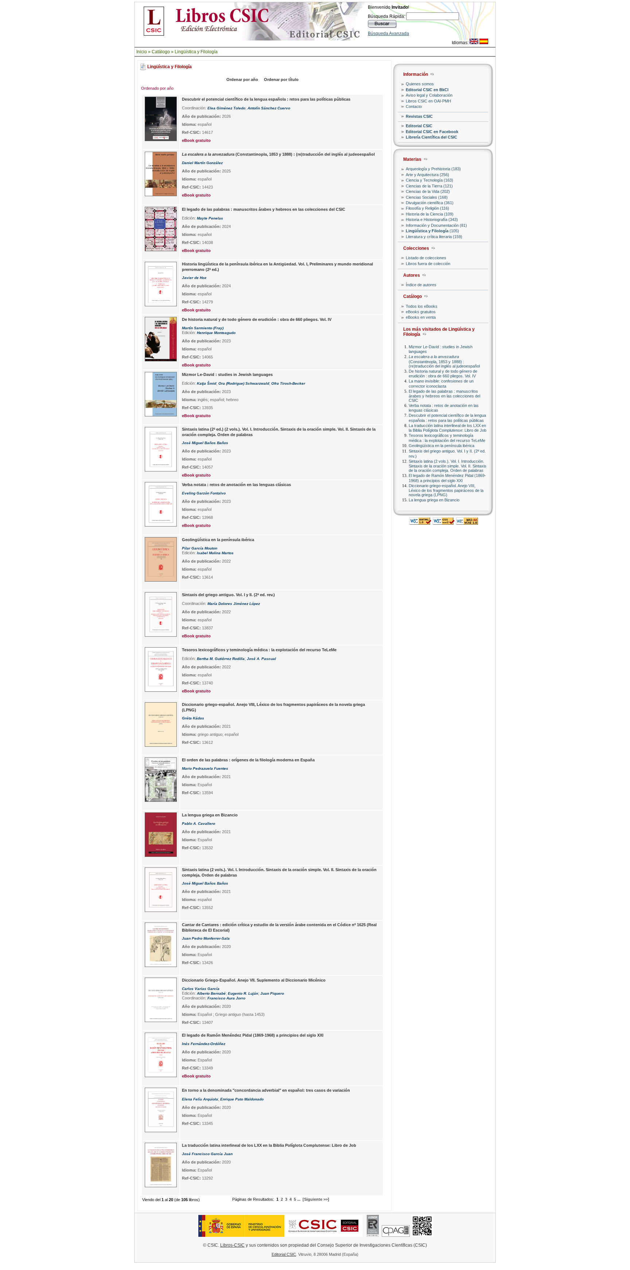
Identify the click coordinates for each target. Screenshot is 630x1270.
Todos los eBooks (422, 306)
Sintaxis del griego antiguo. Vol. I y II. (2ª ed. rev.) (228, 595)
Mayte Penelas (210, 218)
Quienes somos (420, 84)
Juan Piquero (272, 993)
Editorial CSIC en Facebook (432, 131)
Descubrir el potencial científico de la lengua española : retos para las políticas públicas (447, 417)
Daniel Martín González (202, 163)
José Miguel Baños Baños (205, 443)
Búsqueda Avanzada (388, 33)
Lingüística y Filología (196, 51)
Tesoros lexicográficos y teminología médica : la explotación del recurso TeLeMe (447, 437)
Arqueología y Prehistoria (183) (433, 169)
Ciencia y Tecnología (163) (429, 180)
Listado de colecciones (426, 258)
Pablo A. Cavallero (198, 824)
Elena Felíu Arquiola (200, 1099)
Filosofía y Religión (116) (427, 208)
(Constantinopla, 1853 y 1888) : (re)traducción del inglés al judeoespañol (444, 361)
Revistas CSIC (419, 116)
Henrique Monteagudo (216, 333)
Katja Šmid (206, 383)
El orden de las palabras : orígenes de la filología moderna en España (248, 760)
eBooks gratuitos (421, 312)
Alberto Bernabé (211, 993)
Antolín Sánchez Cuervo (269, 108)
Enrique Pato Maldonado (242, 1099)
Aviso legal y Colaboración (429, 95)
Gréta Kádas (193, 718)
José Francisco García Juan (207, 1154)
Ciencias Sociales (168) (427, 197)
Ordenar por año (242, 79)
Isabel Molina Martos (215, 553)
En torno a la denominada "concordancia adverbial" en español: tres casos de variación (266, 1090)
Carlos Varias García (200, 989)
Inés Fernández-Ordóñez (203, 1044)
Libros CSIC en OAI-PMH (428, 101)
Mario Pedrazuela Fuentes (205, 768)
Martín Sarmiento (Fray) (202, 328)
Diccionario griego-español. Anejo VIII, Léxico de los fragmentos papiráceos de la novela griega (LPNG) (446, 490)
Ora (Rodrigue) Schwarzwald (243, 383)
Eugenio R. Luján (243, 993)
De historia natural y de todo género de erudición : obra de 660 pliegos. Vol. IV (443, 373)
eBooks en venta (421, 317)
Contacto (414, 106)
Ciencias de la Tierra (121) (429, 186)
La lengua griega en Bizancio (434, 500)
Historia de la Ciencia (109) (430, 214)
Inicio (141, 51)
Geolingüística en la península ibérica (441, 445)
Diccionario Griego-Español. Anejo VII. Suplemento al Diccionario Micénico (254, 980)
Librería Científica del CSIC (431, 137)
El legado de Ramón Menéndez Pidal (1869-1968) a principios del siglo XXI (447, 477)
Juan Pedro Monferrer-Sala (206, 938)
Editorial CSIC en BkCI (427, 90)
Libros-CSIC (232, 1245)
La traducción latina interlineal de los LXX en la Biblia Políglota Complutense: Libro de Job (447, 427)
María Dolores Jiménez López (233, 604)
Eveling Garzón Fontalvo (204, 493)
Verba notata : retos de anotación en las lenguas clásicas (236, 484)
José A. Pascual (261, 659)
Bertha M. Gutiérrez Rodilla (221, 659)
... (298, 1199)
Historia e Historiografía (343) (432, 219)
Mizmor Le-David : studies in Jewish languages (227, 374)
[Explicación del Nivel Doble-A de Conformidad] (467, 523)
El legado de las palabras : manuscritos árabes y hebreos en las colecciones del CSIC (444, 396)
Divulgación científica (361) (430, 203)
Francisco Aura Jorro (226, 998)
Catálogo (161, 51)
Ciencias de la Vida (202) (428, 191)
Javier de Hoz (194, 278)
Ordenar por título (281, 79)
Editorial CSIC (419, 126)
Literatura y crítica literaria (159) (434, 236)
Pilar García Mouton (199, 548)
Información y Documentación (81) (436, 225)
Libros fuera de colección (428, 263)
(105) (432, 231)
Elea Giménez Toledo (226, 108)
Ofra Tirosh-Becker (288, 383)
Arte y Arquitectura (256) (427, 174)
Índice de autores (421, 285)
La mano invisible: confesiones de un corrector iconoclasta (441, 383)
